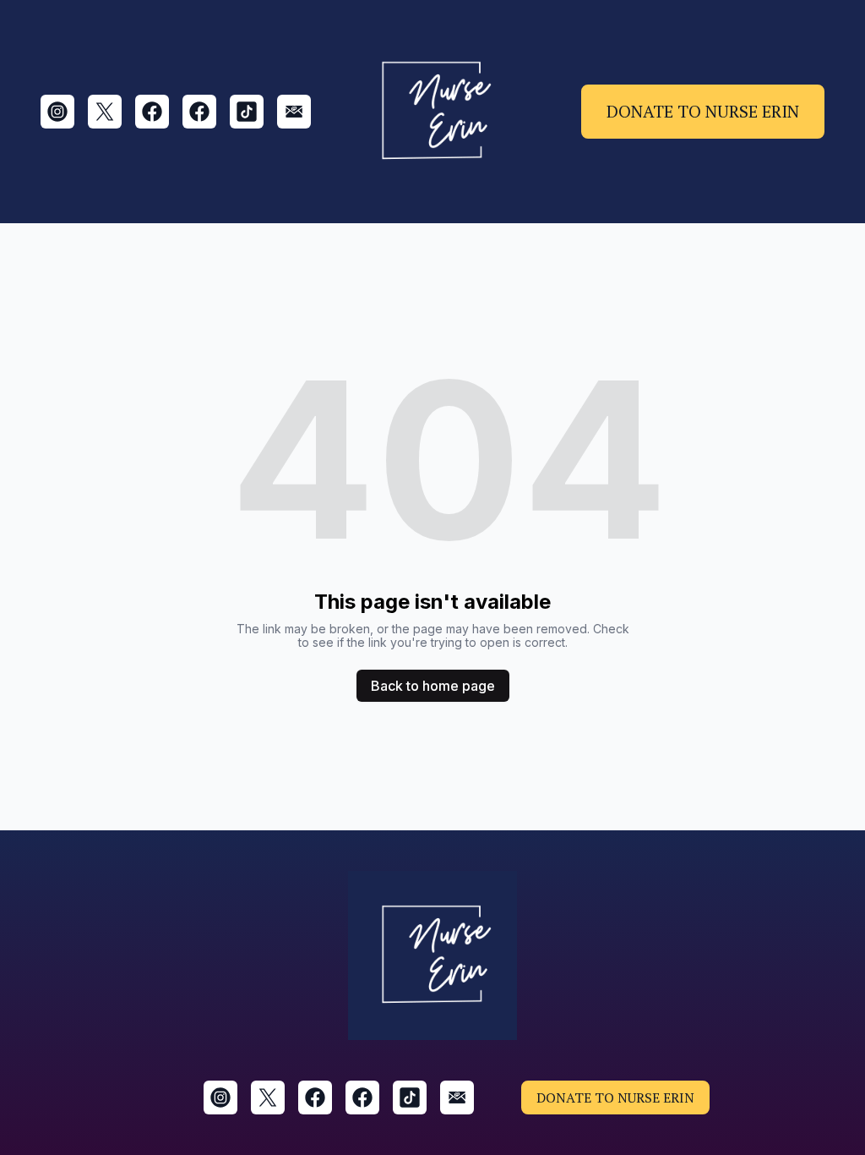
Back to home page (433, 685)
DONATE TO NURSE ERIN (703, 111)
